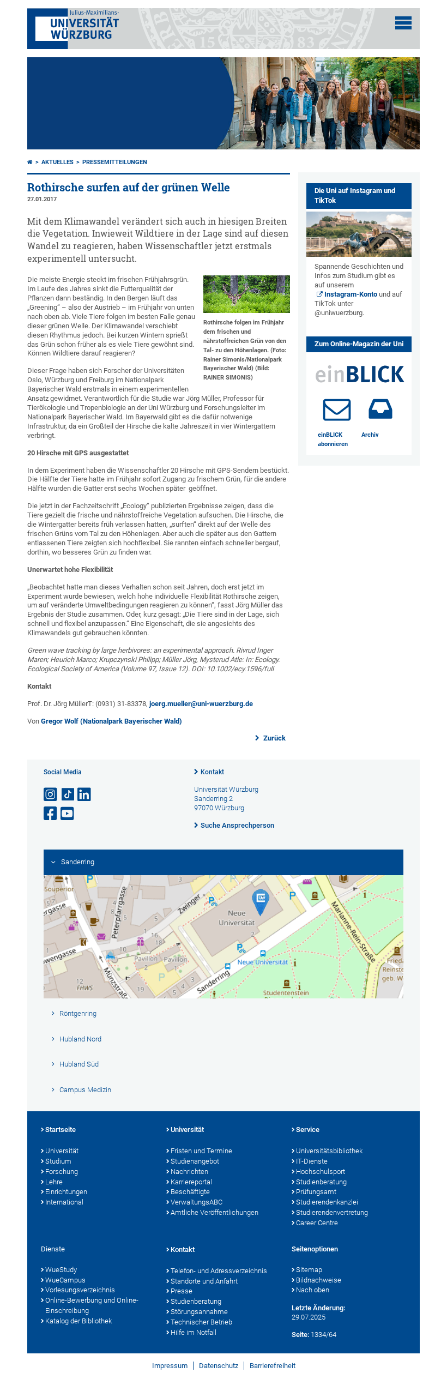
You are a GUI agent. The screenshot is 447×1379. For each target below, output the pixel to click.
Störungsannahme (199, 1312)
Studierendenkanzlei (327, 1202)
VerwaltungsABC (196, 1202)
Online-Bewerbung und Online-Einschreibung (91, 1305)
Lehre (54, 1182)
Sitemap (309, 1270)
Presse (181, 1291)
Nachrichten (189, 1171)
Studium (58, 1161)
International (64, 1202)
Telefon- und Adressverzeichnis (219, 1271)
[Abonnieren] (337, 409)
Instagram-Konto (350, 294)
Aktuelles (57, 162)
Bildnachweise (318, 1280)
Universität (61, 1151)
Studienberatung (321, 1182)
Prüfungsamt (316, 1192)
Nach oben (312, 1290)
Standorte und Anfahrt (204, 1281)
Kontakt (212, 772)
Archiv (370, 434)
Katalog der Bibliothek (78, 1321)
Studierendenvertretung (332, 1212)
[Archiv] (380, 409)
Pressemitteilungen (114, 162)
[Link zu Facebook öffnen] (51, 813)
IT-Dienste (312, 1161)
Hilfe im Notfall (193, 1332)
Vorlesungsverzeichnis (80, 1290)
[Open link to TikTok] (68, 794)
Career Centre (317, 1223)
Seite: (300, 1334)
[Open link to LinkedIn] (85, 794)
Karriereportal (191, 1182)
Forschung (61, 1171)
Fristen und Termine (201, 1151)
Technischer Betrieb (201, 1322)
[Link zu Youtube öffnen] (68, 813)
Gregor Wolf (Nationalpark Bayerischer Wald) (111, 721)
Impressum (170, 1366)
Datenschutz (218, 1366)
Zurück (274, 738)
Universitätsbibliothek (329, 1151)
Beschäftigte (190, 1192)
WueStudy (61, 1270)
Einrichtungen (66, 1192)
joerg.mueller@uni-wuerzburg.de (201, 704)
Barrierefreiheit (272, 1366)
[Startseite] (30, 162)
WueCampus (65, 1280)
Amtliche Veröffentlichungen (214, 1212)
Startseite (60, 1129)
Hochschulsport (320, 1171)
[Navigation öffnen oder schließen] (403, 22)
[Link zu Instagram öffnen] (51, 794)
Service (307, 1129)
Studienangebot (195, 1161)
